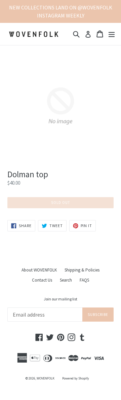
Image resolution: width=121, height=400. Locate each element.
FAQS (84, 280)
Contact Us (42, 280)
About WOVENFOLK (39, 270)
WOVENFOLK (45, 378)
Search (66, 280)
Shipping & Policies (82, 270)
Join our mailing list (60, 299)
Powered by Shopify (75, 378)
